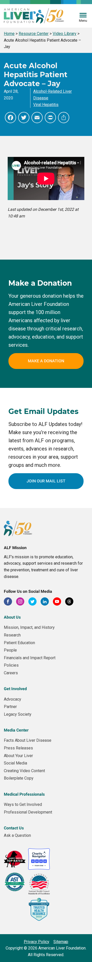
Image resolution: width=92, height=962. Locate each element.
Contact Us (14, 828)
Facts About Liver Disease (27, 740)
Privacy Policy (36, 941)
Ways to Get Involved (23, 804)
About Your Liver (18, 755)
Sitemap (60, 941)
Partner (10, 706)
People (10, 650)
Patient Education (19, 642)
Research (12, 635)
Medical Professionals (24, 794)
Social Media (15, 763)
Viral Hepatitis (46, 104)
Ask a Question (17, 835)
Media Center (16, 730)
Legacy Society (17, 714)
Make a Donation (46, 360)
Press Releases (18, 748)
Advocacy (12, 699)
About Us (12, 617)
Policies (11, 665)
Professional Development (28, 812)
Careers (11, 672)
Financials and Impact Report (29, 657)
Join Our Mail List (46, 481)
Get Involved (15, 688)
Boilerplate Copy (18, 778)
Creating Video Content (24, 770)
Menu (83, 20)
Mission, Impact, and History (29, 627)
